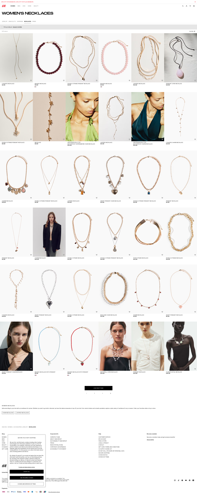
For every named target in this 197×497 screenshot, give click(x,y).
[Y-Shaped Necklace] (16, 57)
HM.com (4, 427)
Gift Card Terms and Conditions (109, 447)
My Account (102, 439)
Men (19, 6)
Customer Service (104, 437)
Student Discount (8, 447)
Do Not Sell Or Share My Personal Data (111, 451)
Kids (24, 6)
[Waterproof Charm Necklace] (147, 116)
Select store (17, 27)
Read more (150, 439)
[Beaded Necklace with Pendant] (49, 346)
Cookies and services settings (27, 484)
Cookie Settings (103, 457)
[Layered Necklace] (147, 57)
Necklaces (32, 427)
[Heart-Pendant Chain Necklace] (114, 175)
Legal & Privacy (103, 443)
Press (52, 443)
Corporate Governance (58, 447)
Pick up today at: (8, 27)
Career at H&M (55, 437)
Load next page (98, 388)
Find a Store (102, 441)
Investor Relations (56, 445)
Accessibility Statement (58, 449)
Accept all (27, 471)
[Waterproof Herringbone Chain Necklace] (82, 116)
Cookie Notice (103, 455)
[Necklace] (49, 116)
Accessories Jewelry (21, 427)
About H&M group (56, 439)
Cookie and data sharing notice (27, 467)
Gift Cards (5, 449)
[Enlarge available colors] (36, 87)
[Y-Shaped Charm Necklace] (180, 116)
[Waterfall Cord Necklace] (114, 346)
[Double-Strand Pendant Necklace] (82, 57)
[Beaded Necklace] (49, 57)
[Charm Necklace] (16, 175)
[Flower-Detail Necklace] (180, 346)
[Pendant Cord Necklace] (180, 57)
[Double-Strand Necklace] (82, 232)
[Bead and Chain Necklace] (114, 289)
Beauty (36, 6)
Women (13, 6)
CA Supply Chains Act (105, 449)
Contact (101, 445)
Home (29, 6)
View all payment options (54, 492)
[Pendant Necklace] (180, 175)
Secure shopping (104, 453)
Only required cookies (26, 477)
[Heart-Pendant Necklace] (49, 289)
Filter (191, 31)
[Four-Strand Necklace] (147, 232)
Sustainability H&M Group (58, 441)
